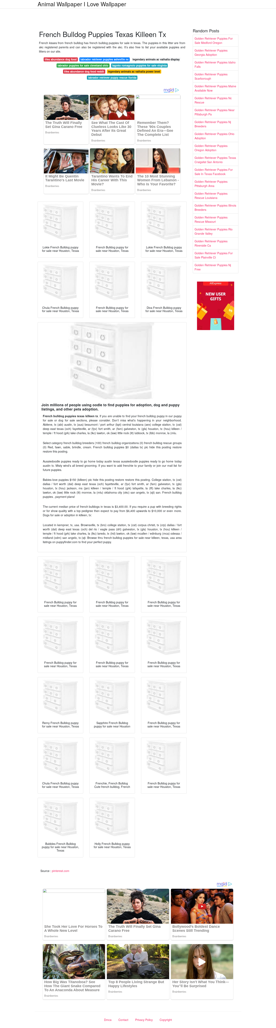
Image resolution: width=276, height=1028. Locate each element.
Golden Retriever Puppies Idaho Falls (215, 64)
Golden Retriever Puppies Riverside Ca (211, 243)
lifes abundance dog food (61, 59)
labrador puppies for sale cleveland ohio (83, 65)
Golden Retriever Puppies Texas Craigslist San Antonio (215, 160)
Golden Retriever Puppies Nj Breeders (213, 124)
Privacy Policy (144, 1020)
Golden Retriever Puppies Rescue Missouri (211, 219)
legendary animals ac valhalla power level (134, 71)
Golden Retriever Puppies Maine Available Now (215, 88)
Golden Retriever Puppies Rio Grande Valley (214, 231)
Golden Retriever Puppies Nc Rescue (213, 100)
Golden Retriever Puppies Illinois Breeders (215, 207)
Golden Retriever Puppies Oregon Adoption (211, 148)
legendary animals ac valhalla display (156, 59)
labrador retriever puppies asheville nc (104, 59)
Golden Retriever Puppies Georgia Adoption (211, 52)
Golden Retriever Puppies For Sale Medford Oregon (214, 40)
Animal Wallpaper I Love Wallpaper (82, 3)
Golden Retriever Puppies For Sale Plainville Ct (214, 255)
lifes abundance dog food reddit (84, 71)
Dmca (108, 1020)
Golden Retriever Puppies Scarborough (211, 76)
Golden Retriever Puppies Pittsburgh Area (211, 183)
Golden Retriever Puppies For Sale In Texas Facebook (214, 172)
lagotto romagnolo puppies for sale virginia (139, 65)
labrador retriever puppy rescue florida (112, 77)
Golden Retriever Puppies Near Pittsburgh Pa (215, 112)
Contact (123, 1020)
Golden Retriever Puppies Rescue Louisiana (211, 195)
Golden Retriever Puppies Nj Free (213, 267)
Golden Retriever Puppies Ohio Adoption (214, 136)
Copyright (166, 1020)
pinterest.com (60, 871)
